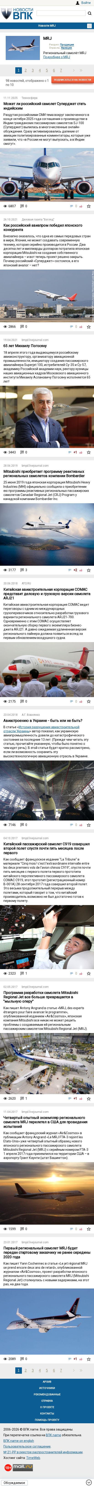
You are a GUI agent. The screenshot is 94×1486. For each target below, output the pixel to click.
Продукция (67, 44)
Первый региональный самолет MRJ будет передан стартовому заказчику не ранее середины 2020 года (47, 1252)
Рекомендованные (47, 1394)
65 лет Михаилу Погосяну (25, 346)
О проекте (47, 1407)
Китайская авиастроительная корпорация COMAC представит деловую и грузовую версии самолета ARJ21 (46, 593)
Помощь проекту (47, 1419)
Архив (47, 1381)
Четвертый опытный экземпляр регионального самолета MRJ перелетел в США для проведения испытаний (45, 1122)
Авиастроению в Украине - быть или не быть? (42, 720)
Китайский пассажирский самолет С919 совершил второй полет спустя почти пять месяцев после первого (46, 848)
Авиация (66, 47)
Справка (47, 1400)
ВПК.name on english (18, 1441)
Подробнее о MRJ (56, 57)
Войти (86, 3)
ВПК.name (53, 1435)
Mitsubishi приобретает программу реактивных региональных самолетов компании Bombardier (44, 473)
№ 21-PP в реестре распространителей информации (43, 1452)
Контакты (47, 1413)
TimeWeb (33, 1458)
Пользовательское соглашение (27, 1446)
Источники (47, 1388)
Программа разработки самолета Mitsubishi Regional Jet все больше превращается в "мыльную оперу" (40, 997)
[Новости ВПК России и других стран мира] (17, 18)
